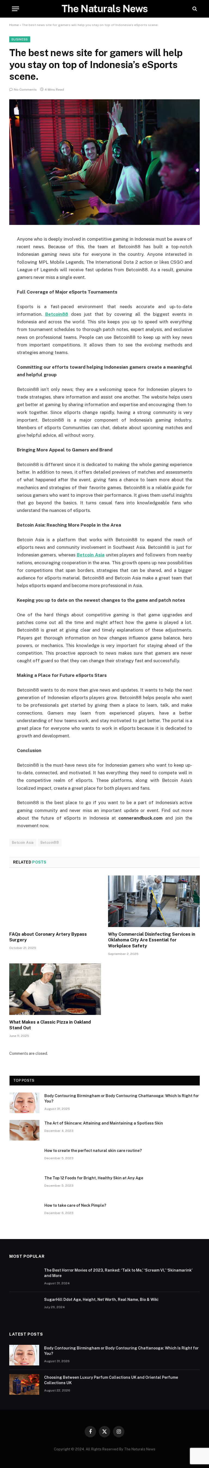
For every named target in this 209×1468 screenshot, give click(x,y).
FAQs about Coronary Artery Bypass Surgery (48, 937)
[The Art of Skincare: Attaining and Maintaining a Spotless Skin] (24, 1130)
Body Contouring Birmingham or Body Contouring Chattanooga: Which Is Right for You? (121, 1098)
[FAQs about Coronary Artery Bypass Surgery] (55, 901)
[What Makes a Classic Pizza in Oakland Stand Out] (55, 989)
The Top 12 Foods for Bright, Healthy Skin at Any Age (93, 1178)
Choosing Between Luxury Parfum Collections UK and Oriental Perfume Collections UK (111, 1380)
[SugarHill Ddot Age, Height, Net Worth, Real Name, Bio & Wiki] (24, 1306)
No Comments (25, 89)
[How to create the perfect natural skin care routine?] (24, 1157)
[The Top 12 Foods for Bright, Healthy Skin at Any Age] (24, 1185)
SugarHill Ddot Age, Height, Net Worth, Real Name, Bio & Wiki (101, 1299)
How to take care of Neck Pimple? (75, 1205)
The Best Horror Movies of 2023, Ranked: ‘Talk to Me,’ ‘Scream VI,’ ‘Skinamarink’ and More (118, 1273)
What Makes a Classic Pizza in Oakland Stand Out (50, 1025)
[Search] (194, 9)
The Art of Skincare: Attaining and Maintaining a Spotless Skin (103, 1123)
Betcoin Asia (23, 842)
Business (19, 39)
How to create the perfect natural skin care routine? (93, 1150)
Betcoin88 (50, 842)
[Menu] (15, 9)
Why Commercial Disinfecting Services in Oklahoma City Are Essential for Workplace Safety (151, 940)
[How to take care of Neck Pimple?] (24, 1212)
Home (14, 25)
